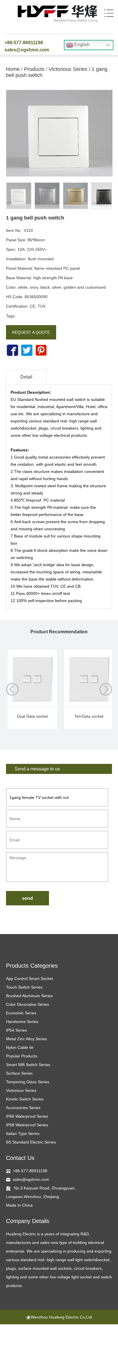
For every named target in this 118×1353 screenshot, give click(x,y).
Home (13, 69)
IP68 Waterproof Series (27, 1125)
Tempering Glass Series (27, 1082)
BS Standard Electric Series (31, 1142)
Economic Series (21, 1013)
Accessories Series (23, 1107)
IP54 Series (16, 1030)
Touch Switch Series (24, 987)
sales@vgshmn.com (27, 49)
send (27, 898)
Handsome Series (22, 1021)
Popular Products (21, 1056)
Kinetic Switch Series (25, 1099)
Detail (26, 376)
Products (34, 69)
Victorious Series (68, 69)
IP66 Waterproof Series (27, 1116)
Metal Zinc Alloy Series (26, 1038)
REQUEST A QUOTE (31, 332)
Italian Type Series (23, 1133)
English (81, 44)
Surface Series (19, 1073)
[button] (105, 689)
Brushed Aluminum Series (29, 995)
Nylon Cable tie (20, 1047)
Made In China (19, 1205)
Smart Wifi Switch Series (28, 1064)
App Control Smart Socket (29, 978)
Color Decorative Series (27, 1004)
